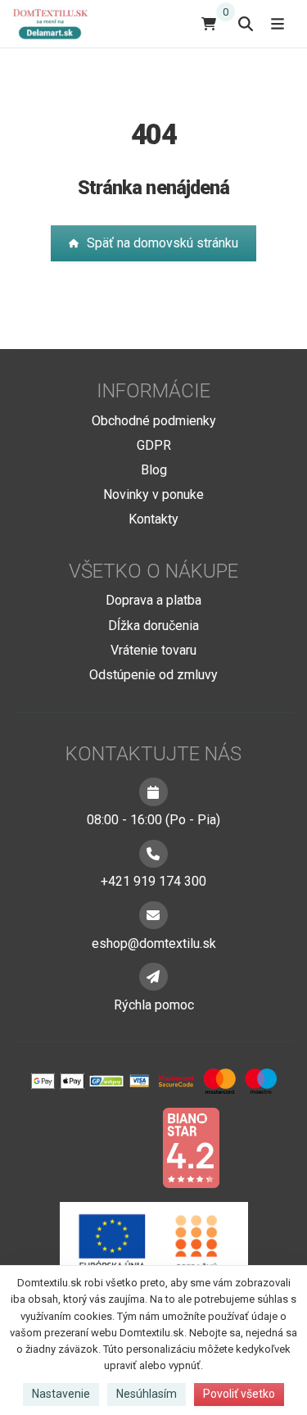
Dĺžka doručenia (153, 625)
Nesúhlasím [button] (146, 1393)
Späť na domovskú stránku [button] (162, 243)
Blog (154, 470)
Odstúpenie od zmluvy (153, 675)
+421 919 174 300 (153, 881)
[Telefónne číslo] (153, 854)
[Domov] (57, 23)
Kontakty (153, 519)
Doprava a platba (153, 600)
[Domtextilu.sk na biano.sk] (190, 1146)
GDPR (154, 445)
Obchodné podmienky (154, 421)
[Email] (153, 915)
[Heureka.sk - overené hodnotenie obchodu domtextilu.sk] (123, 1146)
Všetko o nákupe (153, 571)
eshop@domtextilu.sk (154, 943)
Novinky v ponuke (153, 494)
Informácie (153, 390)
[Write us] (153, 977)
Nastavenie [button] (61, 1393)
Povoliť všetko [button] (239, 1393)
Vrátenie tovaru (153, 650)
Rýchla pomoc (154, 1005)
